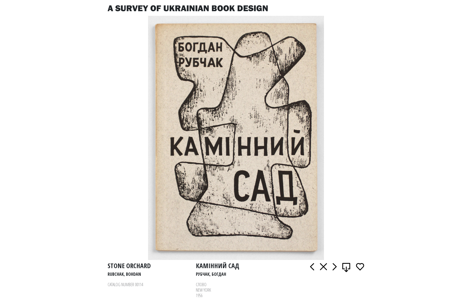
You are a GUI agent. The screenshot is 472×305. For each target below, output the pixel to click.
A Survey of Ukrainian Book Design (188, 7)
